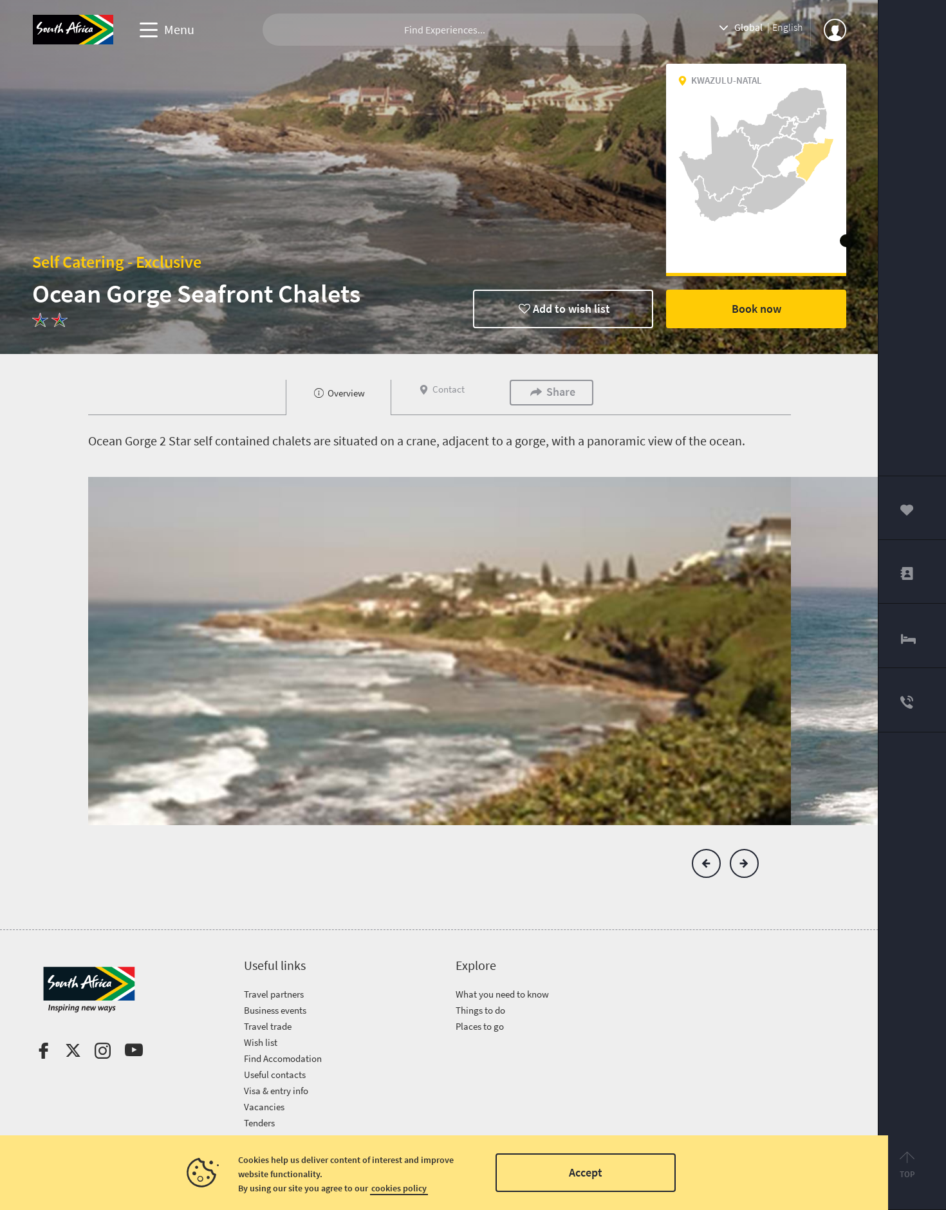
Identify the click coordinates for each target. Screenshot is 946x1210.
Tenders (259, 1123)
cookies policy (399, 1188)
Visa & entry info (276, 1090)
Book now (756, 308)
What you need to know (502, 994)
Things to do (480, 1010)
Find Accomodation (283, 1058)
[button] (706, 863)
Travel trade (268, 1026)
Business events (275, 1010)
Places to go (480, 1026)
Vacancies (264, 1107)
